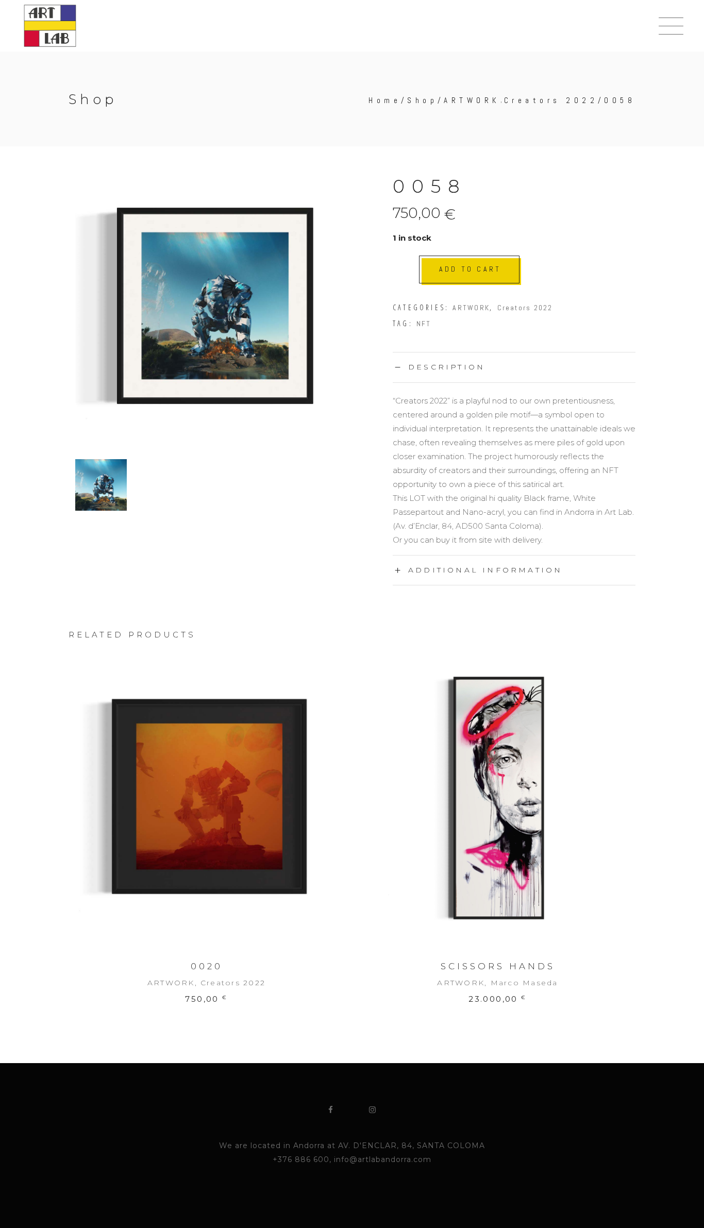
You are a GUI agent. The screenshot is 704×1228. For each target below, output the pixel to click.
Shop (422, 100)
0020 (207, 966)
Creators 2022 (551, 100)
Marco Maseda (524, 982)
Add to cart (470, 269)
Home (384, 100)
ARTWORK (472, 100)
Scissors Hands (498, 966)
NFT (423, 323)
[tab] (514, 367)
